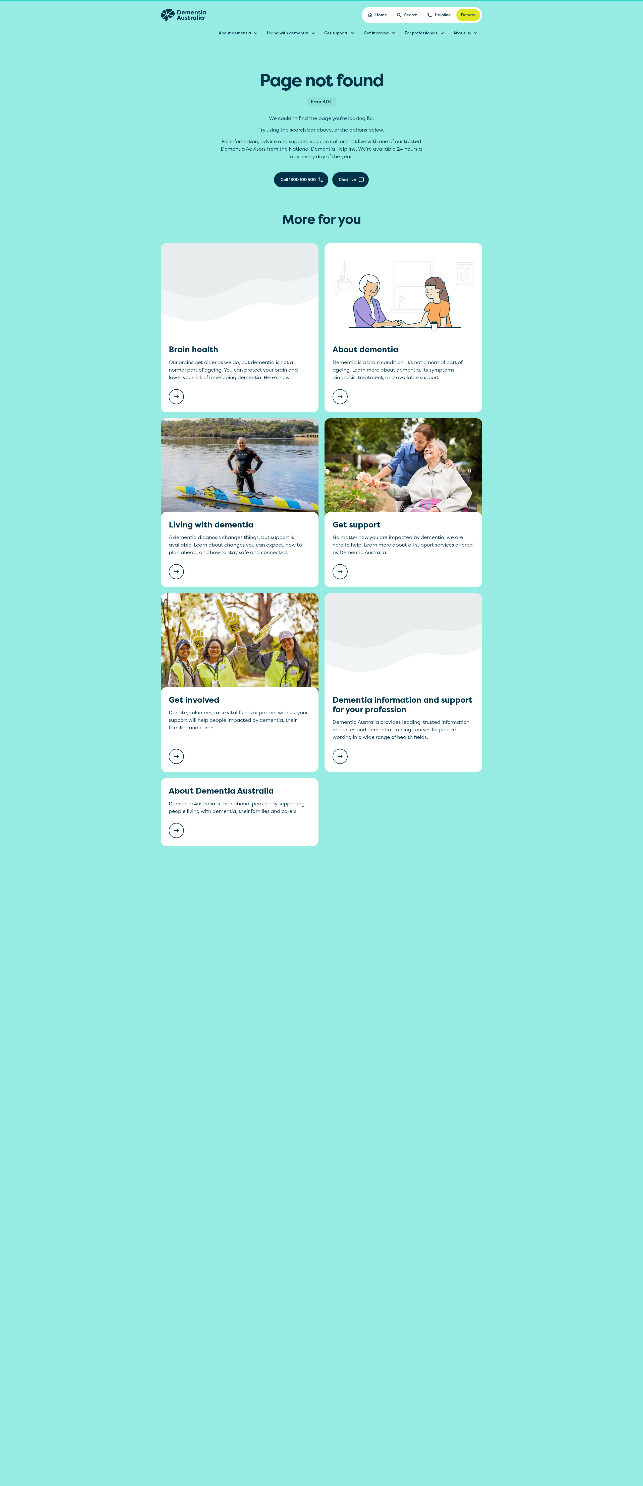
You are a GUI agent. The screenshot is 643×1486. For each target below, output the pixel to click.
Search (411, 15)
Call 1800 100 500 (298, 179)
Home (381, 15)
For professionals (421, 33)
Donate (468, 15)
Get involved (376, 33)
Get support (336, 33)
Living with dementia (287, 33)
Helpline (443, 15)
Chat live (347, 179)
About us (462, 33)
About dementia (235, 33)
